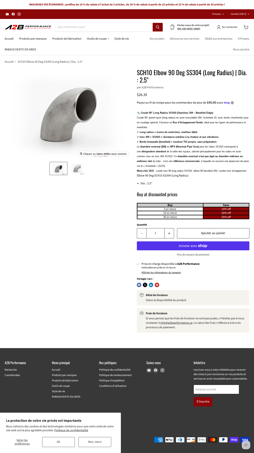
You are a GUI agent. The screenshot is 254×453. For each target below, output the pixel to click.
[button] (58, 168)
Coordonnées (12, 375)
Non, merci (95, 442)
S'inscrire (203, 401)
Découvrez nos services (184, 39)
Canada (238, 14)
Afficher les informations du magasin (161, 272)
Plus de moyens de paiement (193, 254)
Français (216, 14)
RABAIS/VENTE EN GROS (20, 49)
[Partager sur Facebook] (139, 285)
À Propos (243, 39)
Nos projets (157, 39)
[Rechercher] (158, 27)
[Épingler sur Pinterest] (157, 285)
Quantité (142, 224)
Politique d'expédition (112, 381)
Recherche (11, 370)
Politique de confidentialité (71, 430)
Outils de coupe (97, 39)
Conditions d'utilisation (112, 386)
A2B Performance (152, 87)
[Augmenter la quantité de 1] (169, 233)
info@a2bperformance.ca (176, 323)
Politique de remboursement (115, 375)
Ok (58, 442)
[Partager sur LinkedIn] (151, 285)
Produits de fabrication (66, 39)
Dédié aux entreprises (218, 39)
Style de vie (121, 39)
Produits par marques (33, 39)
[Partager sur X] (145, 285)
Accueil (9, 39)
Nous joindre (241, 49)
